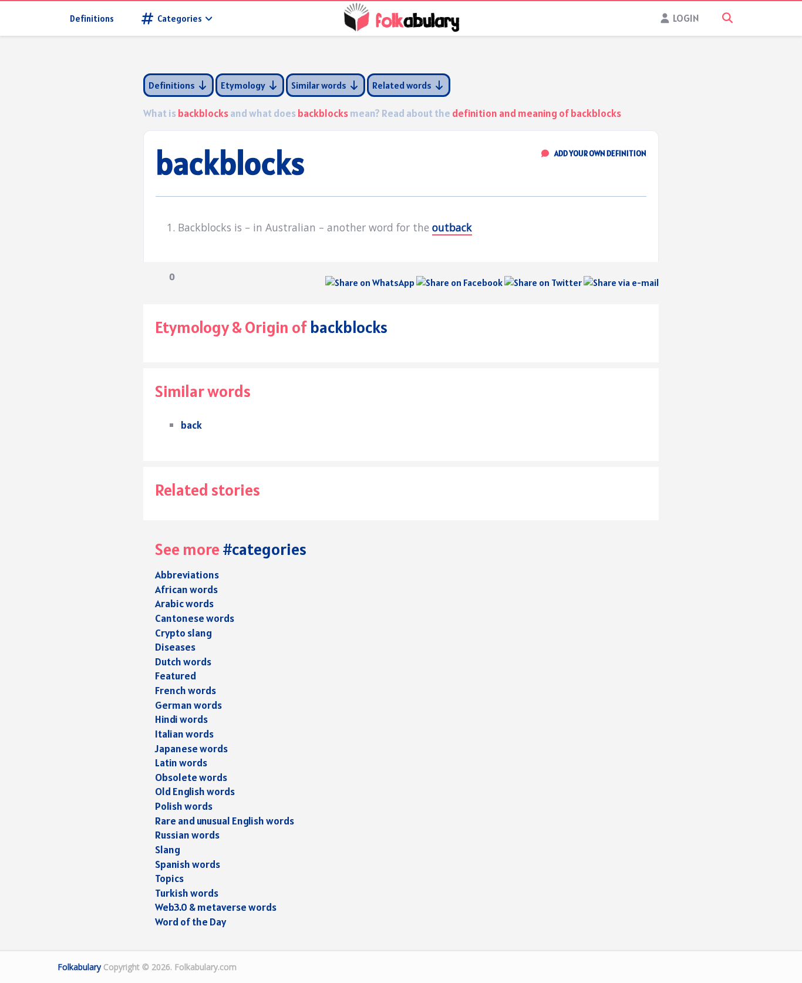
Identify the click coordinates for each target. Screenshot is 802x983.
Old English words (195, 791)
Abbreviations (187, 574)
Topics (169, 878)
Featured (175, 675)
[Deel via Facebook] (459, 282)
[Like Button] (152, 276)
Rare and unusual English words (224, 820)
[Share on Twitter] (543, 282)
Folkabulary (79, 966)
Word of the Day (190, 921)
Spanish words (187, 864)
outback (452, 227)
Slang (167, 849)
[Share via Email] (621, 282)
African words (186, 589)
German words (188, 705)
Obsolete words (191, 777)
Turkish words (186, 893)
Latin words (181, 762)
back (191, 425)
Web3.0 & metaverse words (216, 907)
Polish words (184, 806)
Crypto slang (183, 632)
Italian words (184, 733)
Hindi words (181, 719)
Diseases (175, 647)
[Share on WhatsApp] (370, 282)
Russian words (187, 834)
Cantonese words (194, 618)
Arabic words (184, 603)
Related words (402, 85)
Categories (179, 18)
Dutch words (183, 661)
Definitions (92, 18)
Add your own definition (599, 154)
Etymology (244, 85)
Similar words (319, 85)
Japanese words (191, 748)
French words (185, 690)
